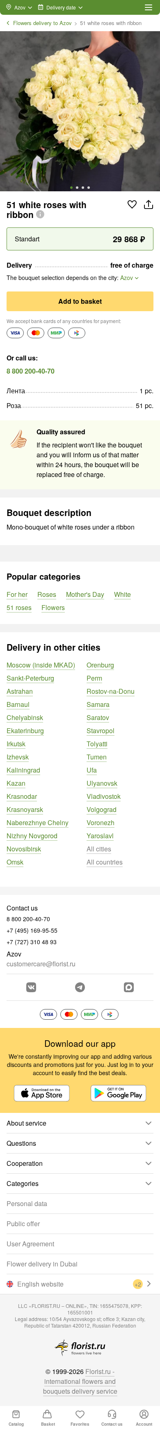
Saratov (98, 717)
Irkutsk (16, 743)
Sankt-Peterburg (30, 678)
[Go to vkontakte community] (31, 987)
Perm (94, 678)
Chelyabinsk (25, 717)
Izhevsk (18, 757)
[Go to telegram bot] (80, 987)
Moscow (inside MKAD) (41, 665)
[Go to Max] (129, 987)
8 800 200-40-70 (31, 371)
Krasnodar (22, 796)
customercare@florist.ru (41, 963)
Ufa (92, 770)
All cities (99, 848)
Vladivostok (104, 796)
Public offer (23, 1223)
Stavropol (100, 730)
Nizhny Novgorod (32, 835)
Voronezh (100, 822)
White (122, 594)
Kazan (16, 783)
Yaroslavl (100, 835)
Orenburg (100, 665)
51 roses (19, 607)
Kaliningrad (23, 770)
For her (17, 594)
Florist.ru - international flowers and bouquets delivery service (80, 1381)
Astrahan (20, 691)
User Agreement (30, 1243)
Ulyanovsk (102, 783)
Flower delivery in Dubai (42, 1263)
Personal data (27, 1203)
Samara (98, 704)
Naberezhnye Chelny (38, 822)
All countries (105, 862)
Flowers (53, 607)
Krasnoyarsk (25, 809)
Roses (46, 594)
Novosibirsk (24, 848)
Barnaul (18, 704)
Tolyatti (97, 743)
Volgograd (102, 809)
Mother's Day (85, 594)
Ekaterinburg (25, 730)
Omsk (15, 862)
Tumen (97, 757)
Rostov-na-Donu (111, 691)
